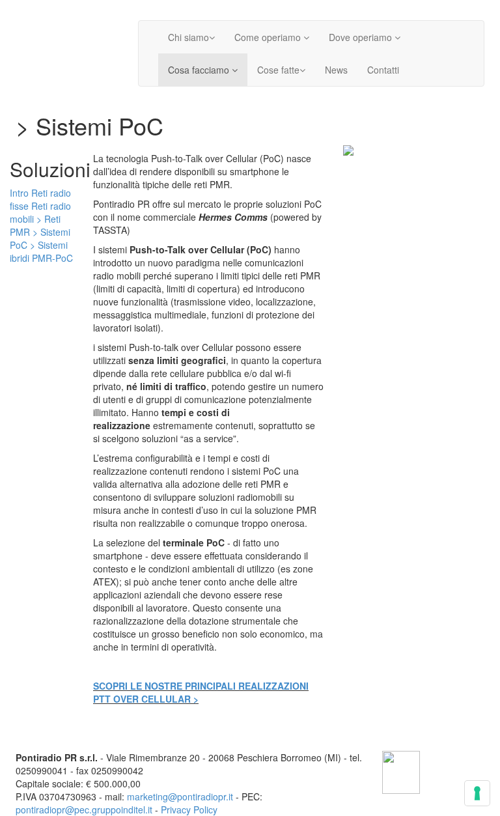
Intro (19, 192)
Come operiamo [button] (268, 37)
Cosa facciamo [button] (200, 69)
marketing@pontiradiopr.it (180, 796)
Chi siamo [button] (188, 37)
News (336, 69)
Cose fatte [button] (278, 69)
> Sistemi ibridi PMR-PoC (41, 251)
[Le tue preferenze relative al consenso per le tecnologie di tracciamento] (477, 793)
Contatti (383, 69)
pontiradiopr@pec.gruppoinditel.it (84, 809)
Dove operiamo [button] (362, 37)
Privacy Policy (189, 809)
